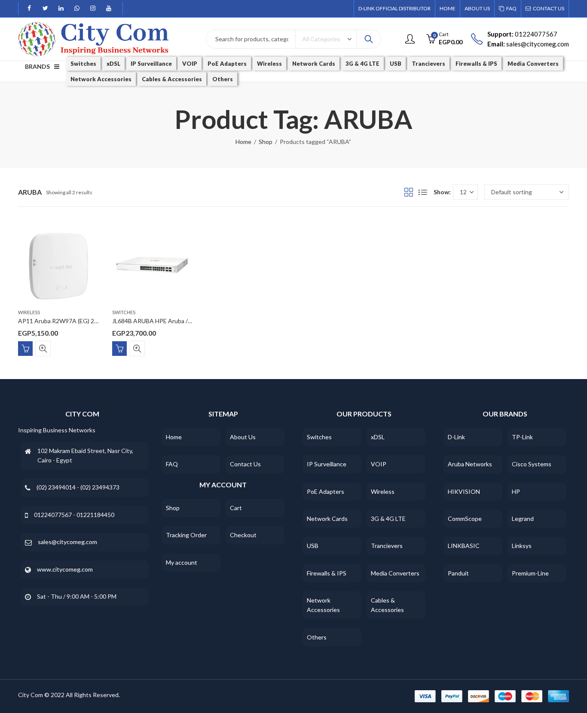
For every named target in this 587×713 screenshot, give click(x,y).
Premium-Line (530, 573)
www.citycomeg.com (65, 569)
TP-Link (522, 437)
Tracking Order (186, 535)
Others (317, 637)
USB (312, 545)
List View (423, 192)
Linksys (522, 545)
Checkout (243, 535)
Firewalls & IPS (326, 573)
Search (368, 39)
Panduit (458, 573)
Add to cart (25, 348)
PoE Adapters (325, 491)
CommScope (465, 518)
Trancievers (387, 545)
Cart (236, 507)
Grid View (408, 192)
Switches (123, 312)
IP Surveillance (326, 464)
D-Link (456, 437)
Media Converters (395, 573)
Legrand (523, 518)
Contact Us (245, 464)
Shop (265, 141)
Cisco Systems (531, 464)
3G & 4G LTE (388, 518)
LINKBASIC (464, 545)
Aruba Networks (470, 464)
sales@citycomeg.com (67, 541)
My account (181, 562)
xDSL (378, 437)
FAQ (172, 464)
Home (243, 141)
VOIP (378, 464)
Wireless (29, 312)
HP (516, 491)
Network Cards (327, 518)
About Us (243, 437)
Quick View (43, 348)
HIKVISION (464, 491)
